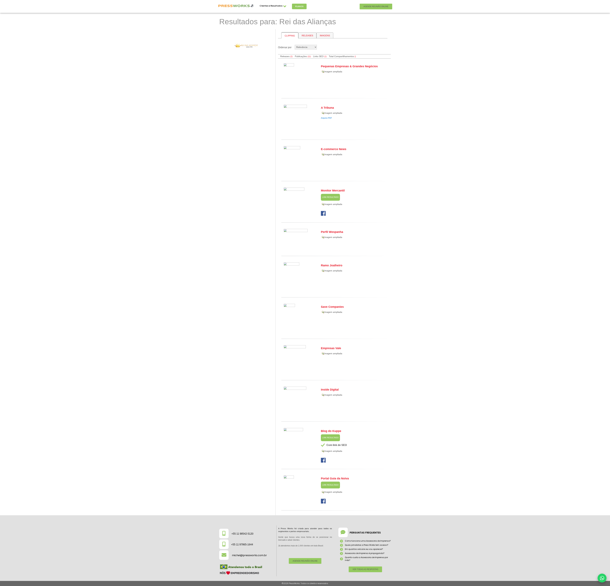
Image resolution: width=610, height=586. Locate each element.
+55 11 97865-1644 (242, 544)
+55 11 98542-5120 (242, 533)
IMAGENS (325, 35)
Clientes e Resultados (271, 5)
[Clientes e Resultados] (284, 6)
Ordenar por (284, 47)
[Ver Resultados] (246, 45)
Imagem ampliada (333, 71)
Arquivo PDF (326, 118)
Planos (299, 6)
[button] (602, 578)
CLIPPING (290, 35)
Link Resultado (330, 197)
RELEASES (307, 35)
